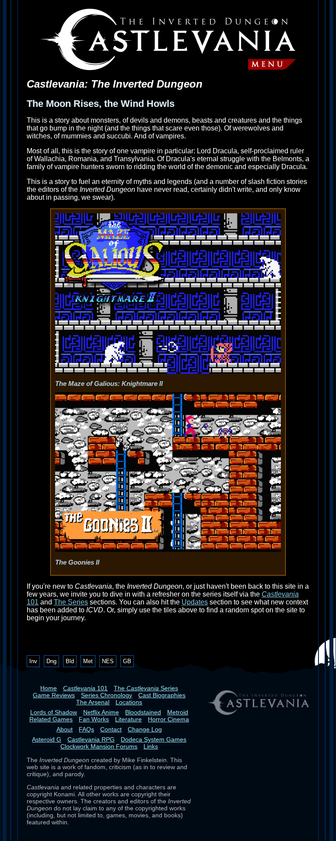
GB (127, 661)
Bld (70, 661)
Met (88, 661)
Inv (33, 661)
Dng (51, 661)
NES (108, 661)
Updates (195, 602)
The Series (71, 602)
